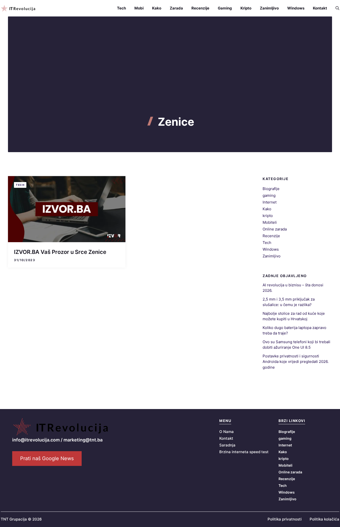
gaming (269, 195)
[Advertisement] (170, 78)
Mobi (139, 8)
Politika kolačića (324, 519)
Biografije (271, 188)
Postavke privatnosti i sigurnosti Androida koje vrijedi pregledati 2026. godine (296, 362)
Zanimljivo (269, 8)
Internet (270, 202)
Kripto (245, 8)
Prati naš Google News (47, 458)
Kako (156, 8)
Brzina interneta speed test (244, 451)
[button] (335, 8)
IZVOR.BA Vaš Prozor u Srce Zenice (60, 252)
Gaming (225, 8)
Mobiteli (270, 222)
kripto (268, 215)
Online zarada (275, 229)
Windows (295, 8)
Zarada (176, 8)
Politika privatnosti (285, 519)
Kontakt (320, 8)
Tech (121, 8)
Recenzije (200, 8)
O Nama (226, 431)
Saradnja (227, 445)
